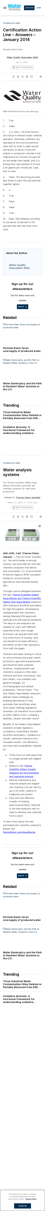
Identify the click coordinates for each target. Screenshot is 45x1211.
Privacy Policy (30, 1199)
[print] (41, 76)
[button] (5, 8)
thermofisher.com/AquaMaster (19, 832)
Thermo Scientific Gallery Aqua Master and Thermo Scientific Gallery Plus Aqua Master (22, 598)
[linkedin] (18, 76)
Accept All (22, 1206)
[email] (31, 76)
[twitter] (22, 76)
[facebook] (13, 76)
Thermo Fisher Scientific (28, 497)
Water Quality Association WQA (22, 57)
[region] (22, 1200)
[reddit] (27, 76)
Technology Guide (11, 23)
